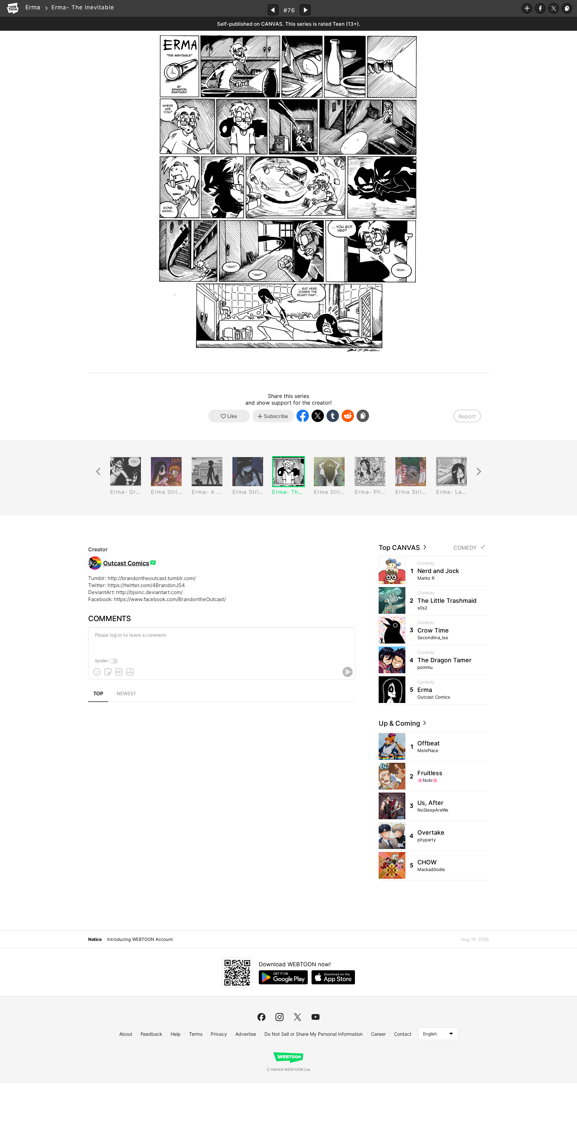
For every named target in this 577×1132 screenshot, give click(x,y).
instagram (279, 1017)
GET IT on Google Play (283, 977)
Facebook (540, 8)
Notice (95, 939)
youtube (316, 1017)
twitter (298, 1017)
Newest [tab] (126, 694)
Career (378, 1034)
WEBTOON (13, 8)
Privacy (219, 1034)
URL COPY (567, 8)
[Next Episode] (305, 9)
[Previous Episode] (273, 9)
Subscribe (527, 8)
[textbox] (221, 640)
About (125, 1034)
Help (176, 1034)
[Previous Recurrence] (98, 471)
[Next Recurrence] (478, 471)
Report (467, 416)
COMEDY (465, 548)
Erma (32, 7)
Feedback (151, 1034)
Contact (402, 1034)
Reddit (348, 416)
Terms (195, 1034)
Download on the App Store (333, 977)
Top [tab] (98, 694)
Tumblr (333, 416)
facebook (261, 1017)
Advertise (245, 1034)
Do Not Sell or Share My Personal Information (313, 1034)
